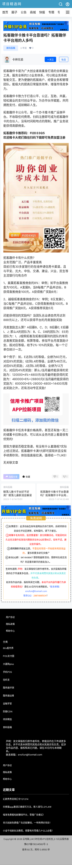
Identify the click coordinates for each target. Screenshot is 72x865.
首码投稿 (10, 48)
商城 (33, 12)
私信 (63, 59)
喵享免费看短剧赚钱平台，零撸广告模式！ (24, 814)
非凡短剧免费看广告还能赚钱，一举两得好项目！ (27, 822)
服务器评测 (8, 687)
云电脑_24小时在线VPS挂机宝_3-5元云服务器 (45, 839)
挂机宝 (6, 679)
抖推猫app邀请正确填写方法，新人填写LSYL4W (27, 806)
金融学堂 (7, 703)
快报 (42, 12)
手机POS (7, 672)
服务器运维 (8, 695)
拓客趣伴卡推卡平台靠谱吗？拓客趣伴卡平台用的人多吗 (54, 495)
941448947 (27, 557)
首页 (5, 12)
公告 (24, 12)
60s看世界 (8, 648)
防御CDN (7, 711)
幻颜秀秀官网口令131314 (15, 799)
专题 (51, 12)
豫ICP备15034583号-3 (36, 844)
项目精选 (7, 719)
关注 (51, 59)
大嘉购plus (8, 664)
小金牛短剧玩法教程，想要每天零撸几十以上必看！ (28, 830)
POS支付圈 (8, 656)
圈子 (14, 12)
